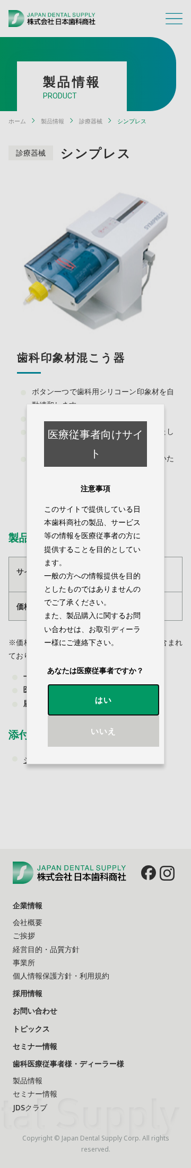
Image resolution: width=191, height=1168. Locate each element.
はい (103, 699)
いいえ (103, 731)
